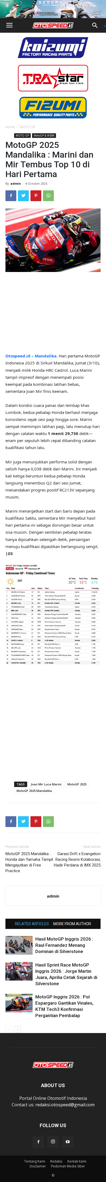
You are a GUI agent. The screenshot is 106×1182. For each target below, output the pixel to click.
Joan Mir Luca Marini (46, 784)
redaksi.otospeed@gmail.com (65, 1105)
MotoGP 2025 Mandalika (34, 791)
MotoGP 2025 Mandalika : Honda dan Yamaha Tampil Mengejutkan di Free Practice (29, 862)
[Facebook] (38, 1142)
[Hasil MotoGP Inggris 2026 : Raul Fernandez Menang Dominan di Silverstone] (19, 945)
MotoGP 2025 (76, 784)
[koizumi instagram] (53, 47)
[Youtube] (67, 1142)
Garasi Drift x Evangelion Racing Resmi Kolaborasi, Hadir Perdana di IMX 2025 (77, 859)
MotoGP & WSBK (44, 135)
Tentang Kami (34, 1161)
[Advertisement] (53, 313)
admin (15, 183)
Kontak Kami (76, 1161)
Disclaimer (38, 1166)
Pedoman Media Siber (68, 1166)
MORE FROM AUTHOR (72, 924)
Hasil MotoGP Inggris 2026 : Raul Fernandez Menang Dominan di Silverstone (64, 945)
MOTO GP (27, 127)
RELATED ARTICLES (32, 924)
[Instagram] (53, 1141)
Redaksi (56, 1161)
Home (10, 127)
